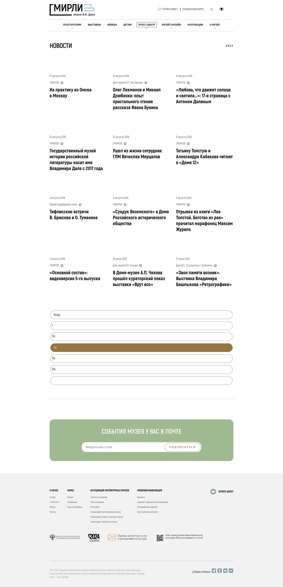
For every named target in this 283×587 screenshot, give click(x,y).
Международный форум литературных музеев (106, 517)
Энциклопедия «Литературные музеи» (103, 522)
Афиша (112, 24)
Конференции (72, 502)
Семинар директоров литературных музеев (105, 512)
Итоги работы (95, 507)
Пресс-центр (146, 24)
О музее (215, 24)
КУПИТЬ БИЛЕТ (225, 491)
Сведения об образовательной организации (152, 502)
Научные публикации (74, 507)
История (52, 497)
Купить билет (170, 9)
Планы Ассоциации (97, 502)
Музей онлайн (171, 24)
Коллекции (195, 24)
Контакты (53, 512)
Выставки (94, 24)
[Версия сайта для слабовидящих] (221, 9)
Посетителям (72, 24)
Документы (141, 497)
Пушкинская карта (193, 9)
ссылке (200, 538)
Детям (127, 24)
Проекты (53, 507)
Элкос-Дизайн (63, 577)
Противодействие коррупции (147, 507)
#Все (229, 46)
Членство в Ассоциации (98, 497)
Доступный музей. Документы (147, 512)
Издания (70, 497)
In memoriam (54, 502)
